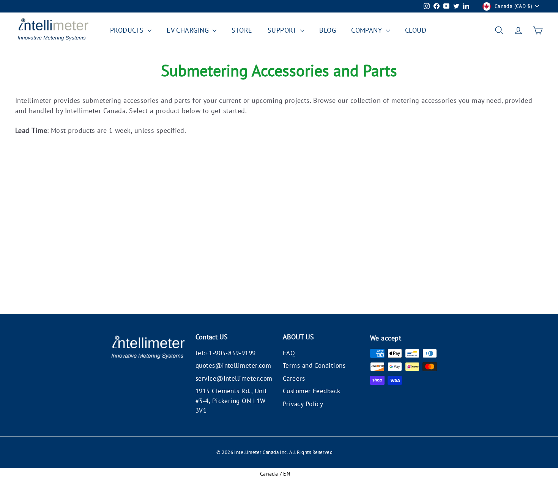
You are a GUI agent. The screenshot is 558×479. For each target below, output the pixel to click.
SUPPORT (283, 30)
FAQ (289, 353)
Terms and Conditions (314, 365)
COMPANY (367, 30)
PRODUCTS (128, 30)
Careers (294, 378)
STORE (242, 30)
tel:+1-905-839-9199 (225, 353)
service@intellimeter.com (234, 378)
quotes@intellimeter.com (233, 365)
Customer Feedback (311, 391)
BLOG (327, 30)
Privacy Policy (303, 404)
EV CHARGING (189, 30)
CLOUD (415, 30)
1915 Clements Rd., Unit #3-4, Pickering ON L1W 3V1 (231, 400)
